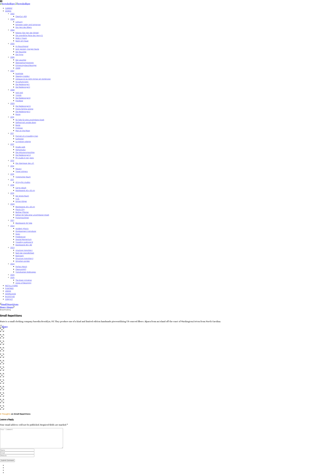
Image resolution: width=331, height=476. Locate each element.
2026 (12, 277)
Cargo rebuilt (21, 187)
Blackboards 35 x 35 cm (25, 206)
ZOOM (18, 68)
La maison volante (23, 141)
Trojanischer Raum (23, 177)
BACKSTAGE (10, 296)
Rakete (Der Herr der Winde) (27, 32)
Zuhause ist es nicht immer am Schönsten (33, 79)
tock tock (19, 92)
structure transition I (24, 250)
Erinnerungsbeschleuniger (26, 65)
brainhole (19, 73)
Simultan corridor (23, 261)
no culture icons (22, 81)
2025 (12, 274)
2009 (12, 103)
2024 (12, 264)
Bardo (18, 125)
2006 (12, 57)
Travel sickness (22, 171)
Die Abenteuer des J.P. (25, 163)
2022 (12, 226)
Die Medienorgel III (23, 98)
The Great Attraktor (24, 280)
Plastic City (20, 209)
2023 (12, 247)
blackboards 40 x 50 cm (25, 190)
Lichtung (19, 22)
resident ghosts (22, 228)
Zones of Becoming (23, 283)
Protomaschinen (22, 217)
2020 (12, 204)
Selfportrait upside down (26, 122)
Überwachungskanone (25, 62)
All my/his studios (23, 182)
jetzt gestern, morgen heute (27, 49)
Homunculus (21, 149)
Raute (18, 114)
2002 (12, 13)
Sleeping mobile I (23, 76)
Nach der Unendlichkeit (25, 253)
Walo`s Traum (21, 38)
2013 (12, 160)
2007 (12, 71)
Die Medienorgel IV (23, 106)
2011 (12, 133)
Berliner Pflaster (22, 212)
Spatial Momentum (24, 239)
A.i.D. (17, 198)
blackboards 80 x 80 (24, 245)
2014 (12, 166)
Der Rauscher (21, 52)
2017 (12, 179)
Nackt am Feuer (22, 41)
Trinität (18, 95)
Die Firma (19, 54)
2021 (12, 220)
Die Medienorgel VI (23, 155)
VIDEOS (8, 291)
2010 (12, 117)
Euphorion (20, 139)
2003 (12, 19)
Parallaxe (19, 100)
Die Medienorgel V (23, 111)
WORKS (8, 11)
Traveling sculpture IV (24, 242)
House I (19, 168)
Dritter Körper (21, 201)
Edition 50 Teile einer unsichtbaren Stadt (32, 215)
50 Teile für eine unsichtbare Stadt (30, 119)
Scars (18, 234)
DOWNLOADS (10, 294)
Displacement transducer (26, 231)
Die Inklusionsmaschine (25, 152)
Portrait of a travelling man (27, 136)
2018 (12, 185)
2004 (12, 30)
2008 (12, 90)
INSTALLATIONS (11, 285)
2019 (12, 193)
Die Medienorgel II (23, 87)
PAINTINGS (9, 288)
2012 (12, 144)
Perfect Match (21, 266)
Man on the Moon (23, 130)
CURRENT (8, 8)
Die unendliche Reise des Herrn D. (29, 35)
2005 (12, 43)
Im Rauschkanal (22, 46)
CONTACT (9, 299)
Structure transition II (24, 258)
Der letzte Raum (22, 196)
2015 (12, 174)
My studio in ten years (25, 158)
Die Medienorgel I (23, 84)
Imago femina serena (24, 109)
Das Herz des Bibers (24, 27)
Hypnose (19, 128)
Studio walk (20, 147)
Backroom (20, 255)
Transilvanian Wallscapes (26, 272)
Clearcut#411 (21, 269)
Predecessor (21, 236)
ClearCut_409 (21, 16)
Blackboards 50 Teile (24, 223)
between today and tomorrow (28, 24)
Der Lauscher (21, 60)
